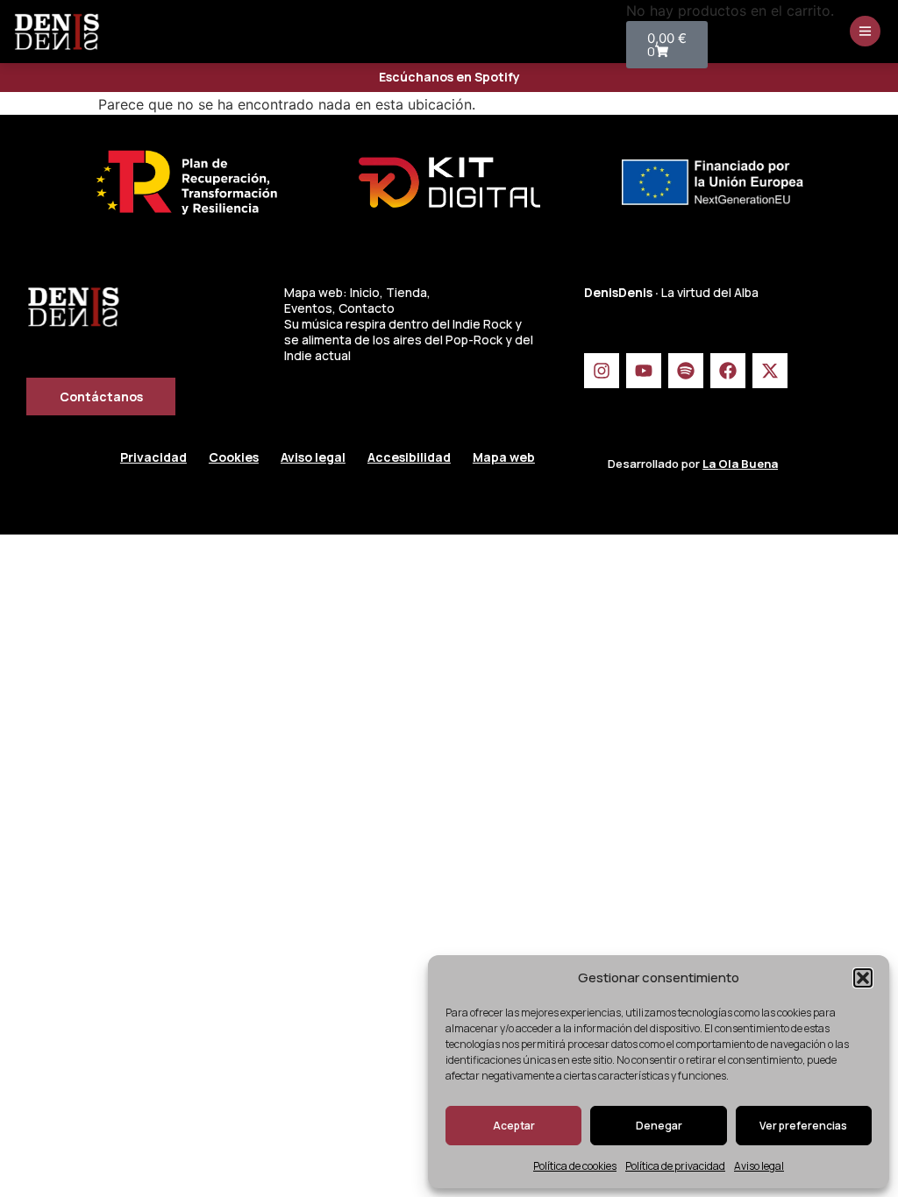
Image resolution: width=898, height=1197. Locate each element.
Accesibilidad (409, 457)
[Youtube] (643, 370)
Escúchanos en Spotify (449, 76)
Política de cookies (574, 1165)
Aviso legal (759, 1165)
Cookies (234, 457)
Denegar (659, 1125)
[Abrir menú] (865, 31)
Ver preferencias (803, 1125)
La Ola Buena (740, 463)
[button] (863, 978)
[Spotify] (685, 370)
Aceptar (514, 1125)
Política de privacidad (675, 1165)
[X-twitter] (770, 370)
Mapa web (504, 457)
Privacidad (153, 457)
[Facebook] (727, 370)
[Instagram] (601, 370)
